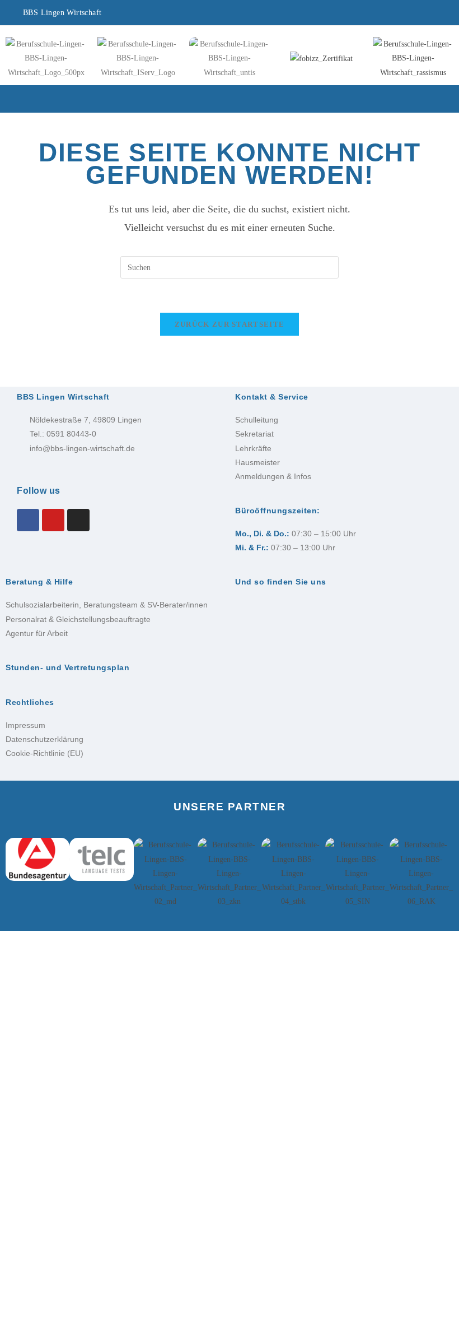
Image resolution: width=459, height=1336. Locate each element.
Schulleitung (256, 419)
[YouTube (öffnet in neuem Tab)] (397, 14)
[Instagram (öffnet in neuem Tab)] (364, 14)
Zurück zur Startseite (229, 324)
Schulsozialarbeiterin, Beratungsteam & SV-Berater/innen (107, 604)
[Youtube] (53, 520)
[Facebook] (28, 520)
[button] (229, 99)
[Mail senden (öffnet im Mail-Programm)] (425, 14)
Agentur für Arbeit (37, 633)
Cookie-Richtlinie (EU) (44, 753)
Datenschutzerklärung (44, 739)
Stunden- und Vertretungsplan (67, 667)
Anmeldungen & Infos (273, 476)
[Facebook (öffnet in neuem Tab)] (331, 14)
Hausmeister (257, 462)
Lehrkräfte (253, 448)
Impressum (25, 725)
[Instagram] (78, 520)
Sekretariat (254, 433)
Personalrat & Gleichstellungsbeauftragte (78, 619)
